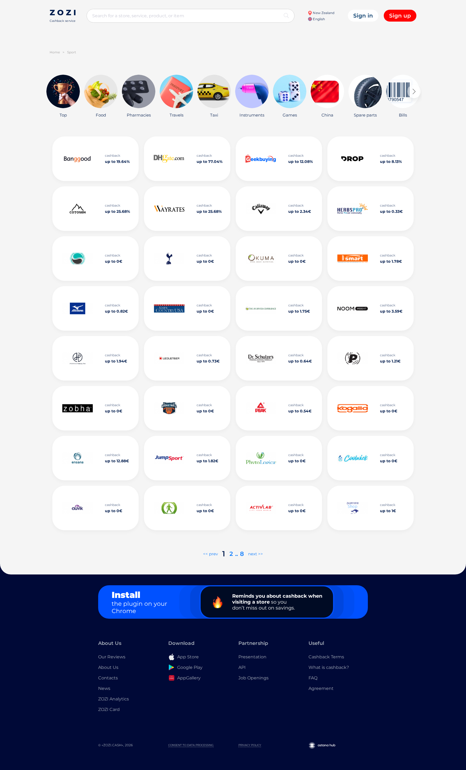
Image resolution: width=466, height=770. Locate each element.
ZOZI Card (109, 709)
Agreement (321, 688)
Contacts (108, 677)
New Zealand (323, 13)
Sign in (363, 15)
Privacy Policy (249, 745)
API (242, 667)
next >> (255, 553)
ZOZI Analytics (113, 698)
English (318, 19)
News (104, 688)
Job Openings (253, 677)
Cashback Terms (326, 656)
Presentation (252, 656)
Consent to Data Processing (191, 745)
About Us (108, 667)
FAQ (313, 677)
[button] (414, 91)
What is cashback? (329, 667)
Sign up (400, 15)
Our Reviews (111, 656)
